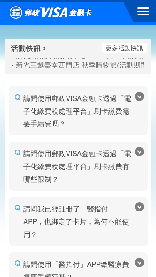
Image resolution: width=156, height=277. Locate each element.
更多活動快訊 (124, 47)
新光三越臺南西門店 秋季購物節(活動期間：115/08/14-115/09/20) (78, 65)
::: (7, 34)
